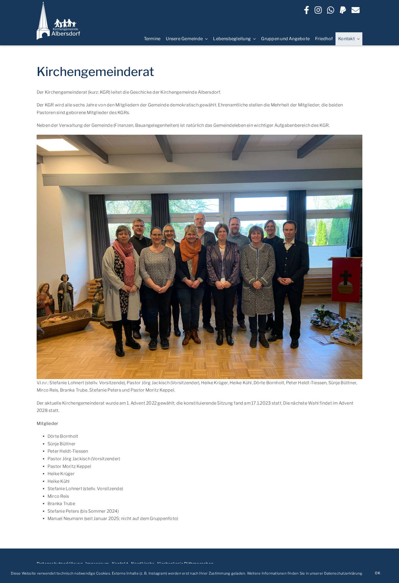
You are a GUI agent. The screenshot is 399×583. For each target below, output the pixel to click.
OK (377, 573)
